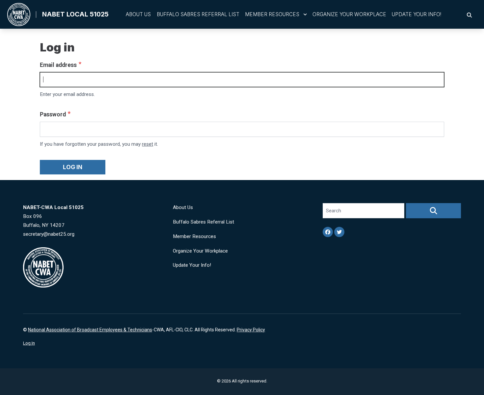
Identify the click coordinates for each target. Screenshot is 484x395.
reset (147, 144)
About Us (138, 14)
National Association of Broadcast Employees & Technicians (90, 329)
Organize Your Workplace (349, 14)
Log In (29, 343)
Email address (58, 65)
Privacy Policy (251, 329)
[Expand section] (305, 14)
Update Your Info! (416, 14)
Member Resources (272, 14)
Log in (72, 167)
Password (53, 114)
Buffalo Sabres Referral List (198, 14)
